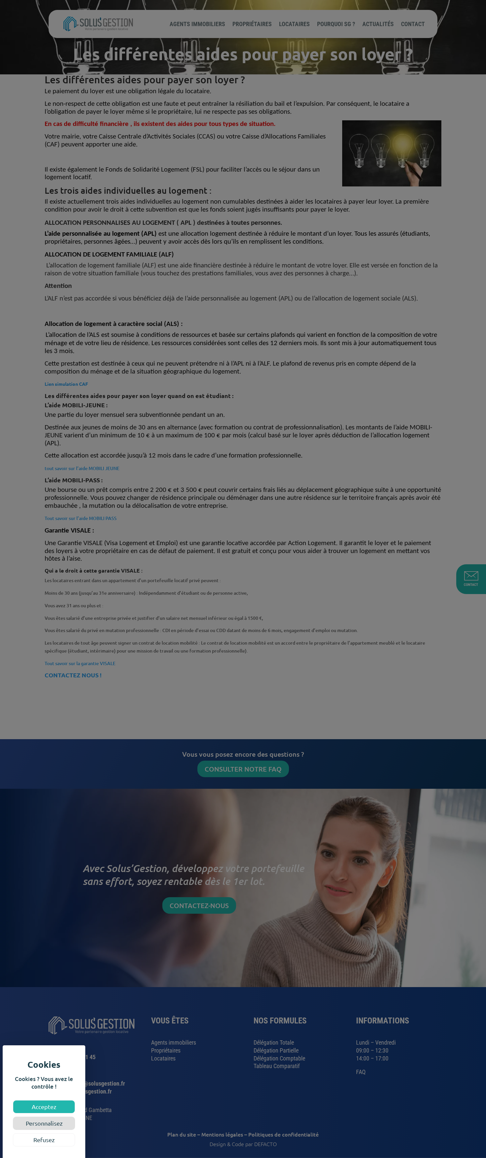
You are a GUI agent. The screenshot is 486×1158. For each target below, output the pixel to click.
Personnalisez (44, 1123)
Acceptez (44, 1106)
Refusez (44, 1139)
